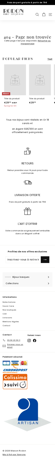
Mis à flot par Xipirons (14, 454)
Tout (50, 59)
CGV (5, 314)
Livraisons (7, 317)
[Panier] (43, 12)
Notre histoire (9, 302)
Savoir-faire (8, 306)
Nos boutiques (9, 310)
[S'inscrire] (45, 259)
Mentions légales (11, 321)
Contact (6, 325)
